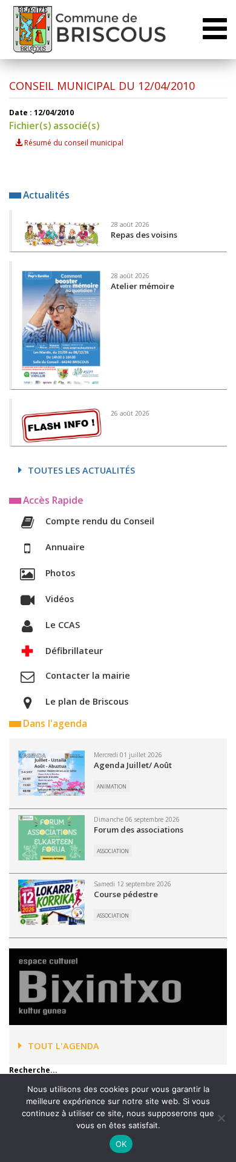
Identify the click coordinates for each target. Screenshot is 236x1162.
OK (121, 1144)
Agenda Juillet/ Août (133, 765)
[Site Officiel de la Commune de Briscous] (88, 29)
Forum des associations (138, 829)
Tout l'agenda (63, 1046)
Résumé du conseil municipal (72, 143)
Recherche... (33, 1070)
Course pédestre (126, 894)
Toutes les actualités (81, 470)
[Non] (221, 1118)
